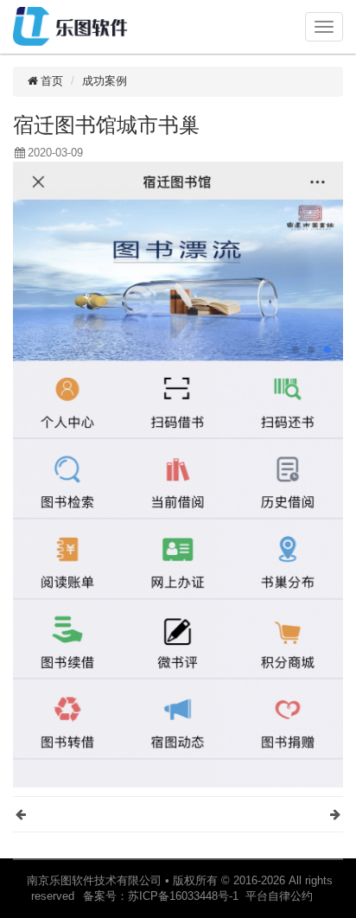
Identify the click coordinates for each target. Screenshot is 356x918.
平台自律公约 (279, 895)
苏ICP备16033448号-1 (186, 895)
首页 (52, 80)
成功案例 (104, 80)
